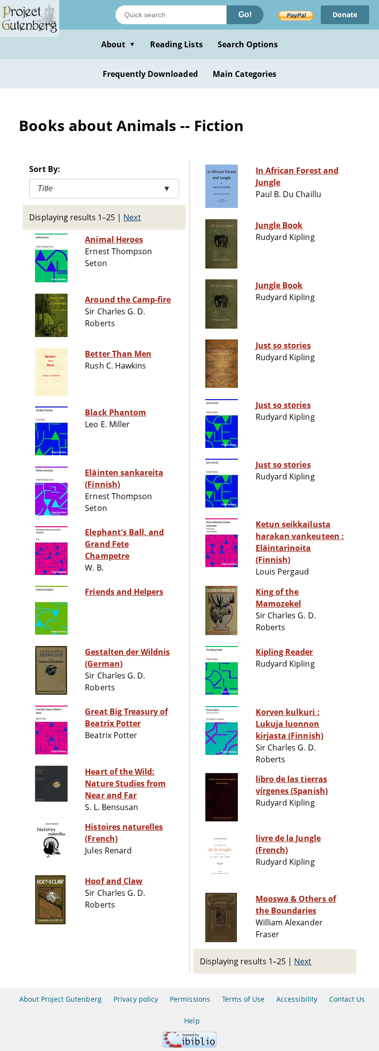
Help (191, 1020)
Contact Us (347, 999)
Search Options (248, 44)
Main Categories (245, 73)
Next (132, 217)
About (118, 44)
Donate (345, 14)
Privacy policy (136, 999)
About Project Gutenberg (60, 999)
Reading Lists (176, 44)
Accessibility (296, 999)
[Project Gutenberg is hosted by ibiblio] (189, 1045)
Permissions (190, 999)
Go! (245, 14)
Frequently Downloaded (150, 73)
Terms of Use (243, 999)
